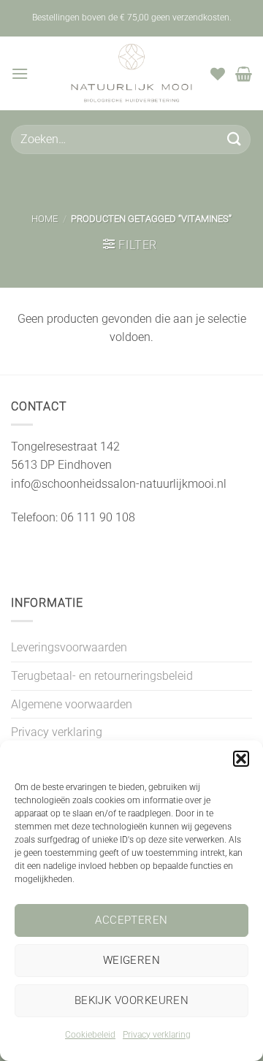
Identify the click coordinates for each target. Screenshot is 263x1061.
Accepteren (131, 920)
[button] (241, 758)
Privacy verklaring (157, 1035)
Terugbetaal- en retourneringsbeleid (102, 676)
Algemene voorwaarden (71, 704)
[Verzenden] (234, 139)
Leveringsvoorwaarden (69, 647)
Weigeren (132, 960)
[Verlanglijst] (217, 74)
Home (44, 218)
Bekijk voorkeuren (132, 1000)
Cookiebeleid (90, 1035)
